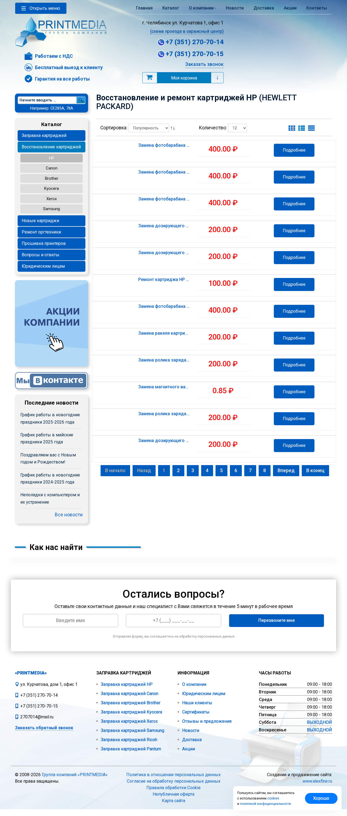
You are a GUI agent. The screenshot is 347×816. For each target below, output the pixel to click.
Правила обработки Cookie (173, 787)
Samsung (51, 208)
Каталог (170, 8)
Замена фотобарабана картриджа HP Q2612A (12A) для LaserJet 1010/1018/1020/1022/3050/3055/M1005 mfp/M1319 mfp (164, 199)
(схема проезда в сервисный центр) (187, 31)
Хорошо (321, 798)
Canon (51, 168)
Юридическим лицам (43, 266)
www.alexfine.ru (317, 781)
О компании (193, 684)
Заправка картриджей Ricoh (128, 739)
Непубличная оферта (173, 794)
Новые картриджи (40, 220)
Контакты (316, 8)
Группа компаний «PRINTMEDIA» (75, 774)
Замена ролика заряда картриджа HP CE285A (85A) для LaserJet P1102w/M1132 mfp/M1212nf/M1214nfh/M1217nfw (164, 360)
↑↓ (173, 127)
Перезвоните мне (276, 620)
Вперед (286, 470)
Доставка (263, 8)
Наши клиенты (196, 702)
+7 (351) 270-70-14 (195, 42)
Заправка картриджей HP (126, 684)
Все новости (69, 514)
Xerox (51, 198)
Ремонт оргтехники (41, 232)
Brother (51, 178)
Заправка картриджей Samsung (132, 730)
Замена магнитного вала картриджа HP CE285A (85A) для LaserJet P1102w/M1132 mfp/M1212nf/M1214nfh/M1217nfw (164, 387)
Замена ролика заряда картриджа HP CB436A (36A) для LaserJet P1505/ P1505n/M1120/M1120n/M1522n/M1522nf (164, 413)
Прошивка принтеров (44, 243)
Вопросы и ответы (40, 254)
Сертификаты (195, 712)
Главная (144, 8)
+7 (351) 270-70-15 (195, 54)
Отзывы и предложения (206, 721)
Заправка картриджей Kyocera (131, 712)
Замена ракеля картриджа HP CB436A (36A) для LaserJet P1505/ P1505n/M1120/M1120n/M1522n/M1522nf (164, 333)
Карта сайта (173, 800)
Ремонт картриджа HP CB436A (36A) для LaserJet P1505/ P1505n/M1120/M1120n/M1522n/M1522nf (164, 279)
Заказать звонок (204, 64)
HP (51, 158)
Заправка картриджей (44, 135)
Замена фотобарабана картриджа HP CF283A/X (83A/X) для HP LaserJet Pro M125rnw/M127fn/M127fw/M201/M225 (164, 172)
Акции (290, 8)
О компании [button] (201, 8)
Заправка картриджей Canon (129, 693)
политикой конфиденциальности (265, 804)
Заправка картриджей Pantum (130, 748)
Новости (235, 8)
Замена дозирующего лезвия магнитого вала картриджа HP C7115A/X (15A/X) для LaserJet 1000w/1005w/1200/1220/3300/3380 (164, 252)
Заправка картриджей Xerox (129, 721)
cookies (273, 798)
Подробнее (294, 150)
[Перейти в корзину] (149, 77)
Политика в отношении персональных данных (173, 774)
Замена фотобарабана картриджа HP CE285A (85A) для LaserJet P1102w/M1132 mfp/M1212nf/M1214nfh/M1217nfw (164, 145)
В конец (315, 470)
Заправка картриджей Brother (130, 702)
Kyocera (51, 188)
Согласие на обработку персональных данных (173, 781)
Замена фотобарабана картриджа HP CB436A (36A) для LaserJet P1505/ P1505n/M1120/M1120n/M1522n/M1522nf (164, 306)
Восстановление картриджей (51, 146)
